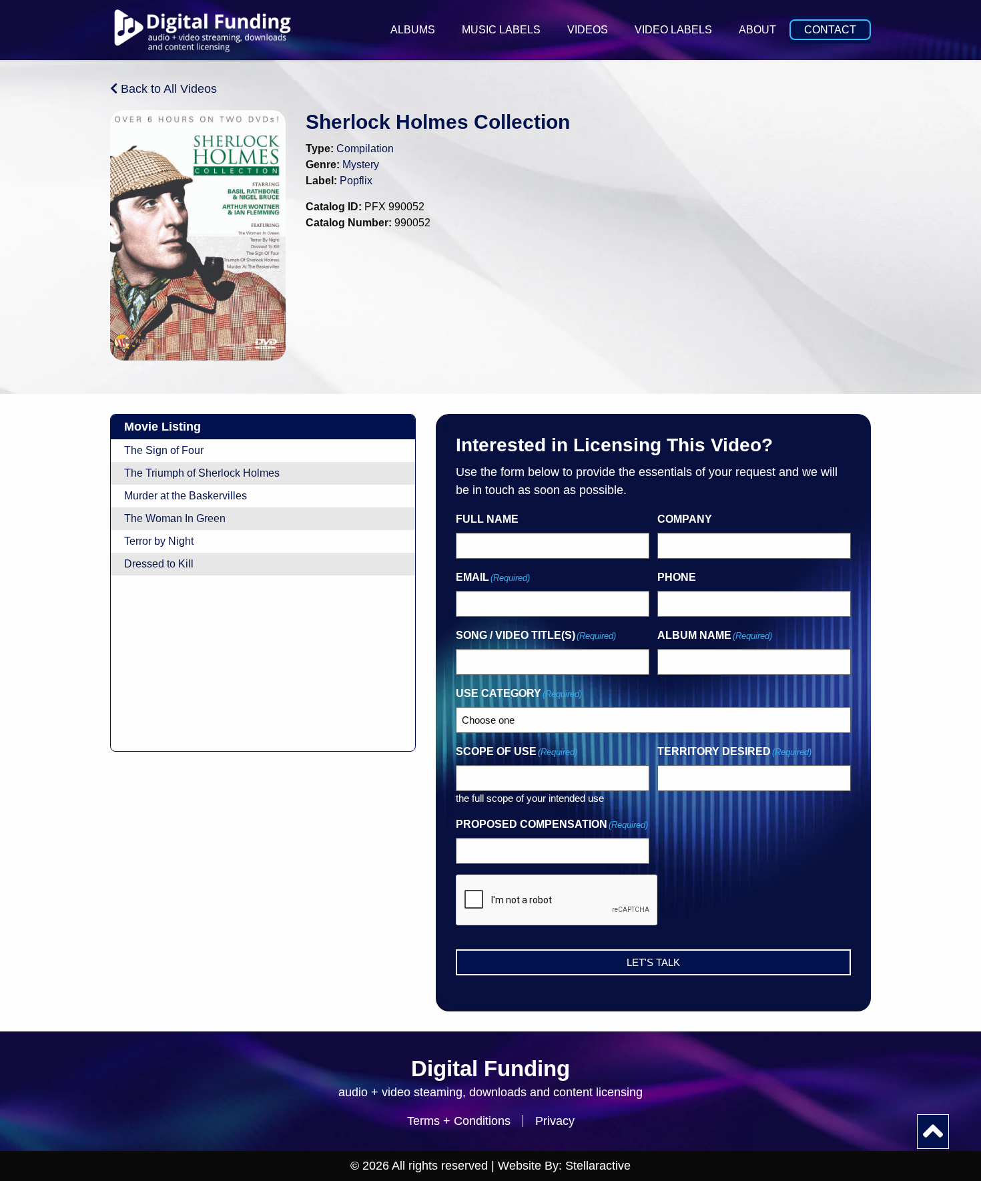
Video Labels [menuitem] (673, 29)
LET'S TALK (653, 962)
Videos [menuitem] (587, 29)
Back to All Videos (167, 88)
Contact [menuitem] (830, 29)
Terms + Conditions (459, 1121)
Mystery (360, 164)
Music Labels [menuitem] (501, 29)
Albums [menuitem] (412, 29)
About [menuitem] (757, 29)
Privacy (555, 1121)
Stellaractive (598, 1165)
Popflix (356, 180)
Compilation (365, 148)
